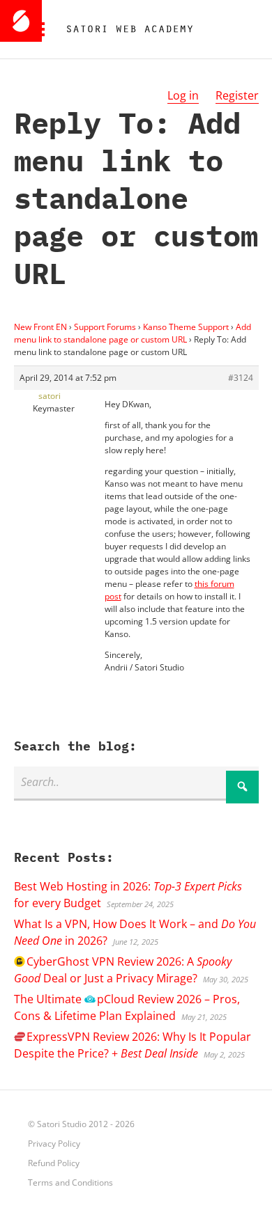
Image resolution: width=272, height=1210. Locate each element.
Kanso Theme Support (186, 327)
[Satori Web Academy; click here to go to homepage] (124, 29)
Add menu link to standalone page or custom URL (132, 333)
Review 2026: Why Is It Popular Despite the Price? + (132, 1045)
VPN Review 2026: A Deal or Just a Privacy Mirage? (123, 970)
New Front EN (40, 327)
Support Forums (105, 327)
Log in (183, 95)
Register (237, 95)
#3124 (240, 378)
